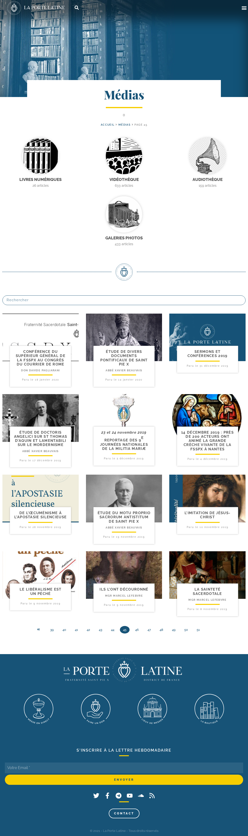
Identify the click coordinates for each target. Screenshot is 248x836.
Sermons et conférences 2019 (207, 353)
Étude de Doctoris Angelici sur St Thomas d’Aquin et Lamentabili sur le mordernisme (40, 438)
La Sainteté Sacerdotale (207, 591)
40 (64, 630)
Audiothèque (208, 179)
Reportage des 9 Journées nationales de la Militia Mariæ (124, 444)
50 (186, 630)
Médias (124, 124)
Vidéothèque (124, 179)
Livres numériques (40, 179)
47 (149, 630)
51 (198, 630)
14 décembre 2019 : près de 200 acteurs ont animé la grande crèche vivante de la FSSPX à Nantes (207, 440)
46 (137, 630)
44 (112, 630)
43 (100, 630)
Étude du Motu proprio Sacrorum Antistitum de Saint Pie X (124, 517)
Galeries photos (124, 237)
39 (52, 630)
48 (161, 630)
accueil (108, 124)
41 (76, 630)
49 (174, 630)
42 (88, 630)
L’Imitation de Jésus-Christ (207, 515)
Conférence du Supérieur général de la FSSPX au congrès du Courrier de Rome (40, 357)
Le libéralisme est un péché (40, 591)
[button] (244, 8)
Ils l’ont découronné (124, 589)
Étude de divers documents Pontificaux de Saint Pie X (123, 357)
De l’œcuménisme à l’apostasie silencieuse (40, 515)
